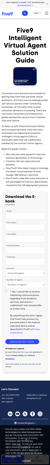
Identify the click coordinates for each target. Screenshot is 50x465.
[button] (47, 4)
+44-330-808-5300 (25, 13)
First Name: (11, 223)
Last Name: (11, 234)
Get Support (7, 402)
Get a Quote (7, 398)
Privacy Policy (18, 355)
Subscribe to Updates (37, 395)
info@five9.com (34, 398)
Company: (10, 257)
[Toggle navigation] (47, 13)
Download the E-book (22, 341)
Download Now (24, 5)
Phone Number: (12, 246)
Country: (9, 268)
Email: (8, 211)
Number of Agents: (14, 280)
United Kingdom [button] (25, 423)
